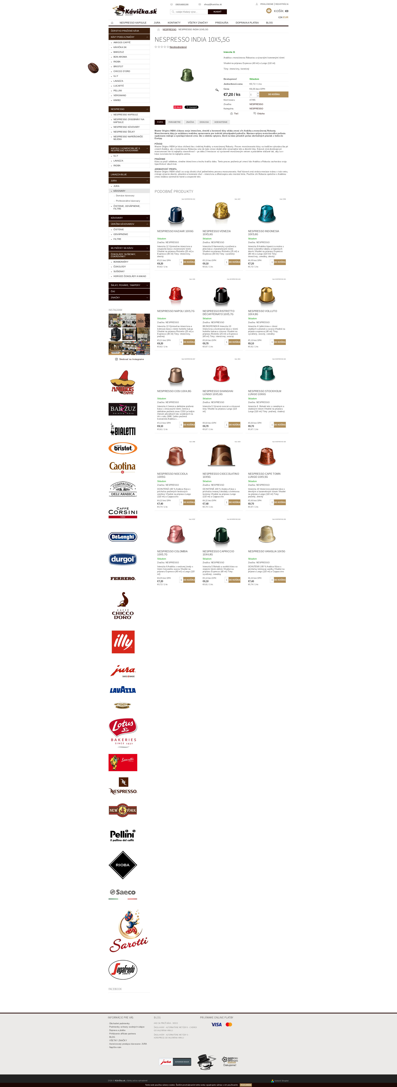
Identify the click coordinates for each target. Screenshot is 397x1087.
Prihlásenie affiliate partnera (122, 1034)
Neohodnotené (178, 47)
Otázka (261, 113)
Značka (190, 122)
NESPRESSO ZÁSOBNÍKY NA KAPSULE (129, 120)
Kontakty (174, 22)
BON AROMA (120, 57)
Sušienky (119, 271)
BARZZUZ (119, 52)
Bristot (118, 66)
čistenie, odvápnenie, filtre (127, 207)
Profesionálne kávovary (128, 201)
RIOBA (117, 61)
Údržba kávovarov (122, 224)
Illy (116, 76)
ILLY (116, 156)
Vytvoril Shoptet (281, 1081)
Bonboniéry (121, 262)
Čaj (113, 291)
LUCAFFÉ (119, 86)
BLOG (269, 22)
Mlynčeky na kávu (122, 248)
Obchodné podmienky (119, 1023)
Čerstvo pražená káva (125, 31)
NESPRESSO (118, 109)
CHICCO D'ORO (122, 71)
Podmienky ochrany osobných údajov (127, 1027)
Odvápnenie (121, 234)
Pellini (118, 90)
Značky (115, 297)
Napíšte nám (115, 1047)
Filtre (117, 239)
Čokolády (120, 266)
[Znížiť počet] (257, 95)
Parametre (175, 122)
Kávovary (119, 191)
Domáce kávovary (125, 195)
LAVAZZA (118, 81)
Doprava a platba (247, 22)
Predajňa (221, 22)
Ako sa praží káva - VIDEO (166, 1023)
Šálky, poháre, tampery (125, 285)
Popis (160, 122)
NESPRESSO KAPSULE (133, 22)
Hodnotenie (220, 122)
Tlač (236, 113)
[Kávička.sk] (134, 10)
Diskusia (204, 122)
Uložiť (179, 107)
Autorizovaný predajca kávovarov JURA (128, 1044)
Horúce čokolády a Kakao (130, 276)
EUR (285, 17)
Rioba (117, 165)
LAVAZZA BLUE (119, 174)
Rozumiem (246, 1085)
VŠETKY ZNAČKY (198, 22)
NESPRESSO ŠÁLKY (124, 132)
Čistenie (119, 229)
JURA (157, 22)
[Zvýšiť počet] (257, 93)
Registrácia (282, 4)
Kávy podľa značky (122, 37)
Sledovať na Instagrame (131, 359)
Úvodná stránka (112, 22)
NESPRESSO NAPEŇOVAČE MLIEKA (128, 138)
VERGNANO (120, 95)
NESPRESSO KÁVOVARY (127, 127)
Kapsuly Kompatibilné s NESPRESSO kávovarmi (125, 149)
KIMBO (117, 100)
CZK (280, 17)
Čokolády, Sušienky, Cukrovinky (123, 255)
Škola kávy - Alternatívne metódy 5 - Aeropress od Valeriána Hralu (171, 1036)
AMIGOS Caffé (122, 42)
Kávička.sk (120, 47)
